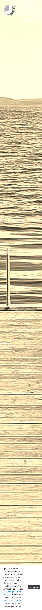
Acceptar (33, 587)
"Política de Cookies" (12, 600)
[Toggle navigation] (37, 10)
